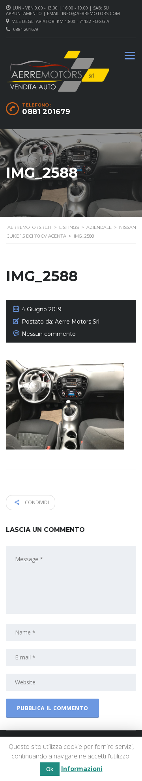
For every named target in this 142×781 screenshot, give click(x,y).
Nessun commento (49, 333)
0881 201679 (25, 29)
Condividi (36, 502)
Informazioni (82, 768)
